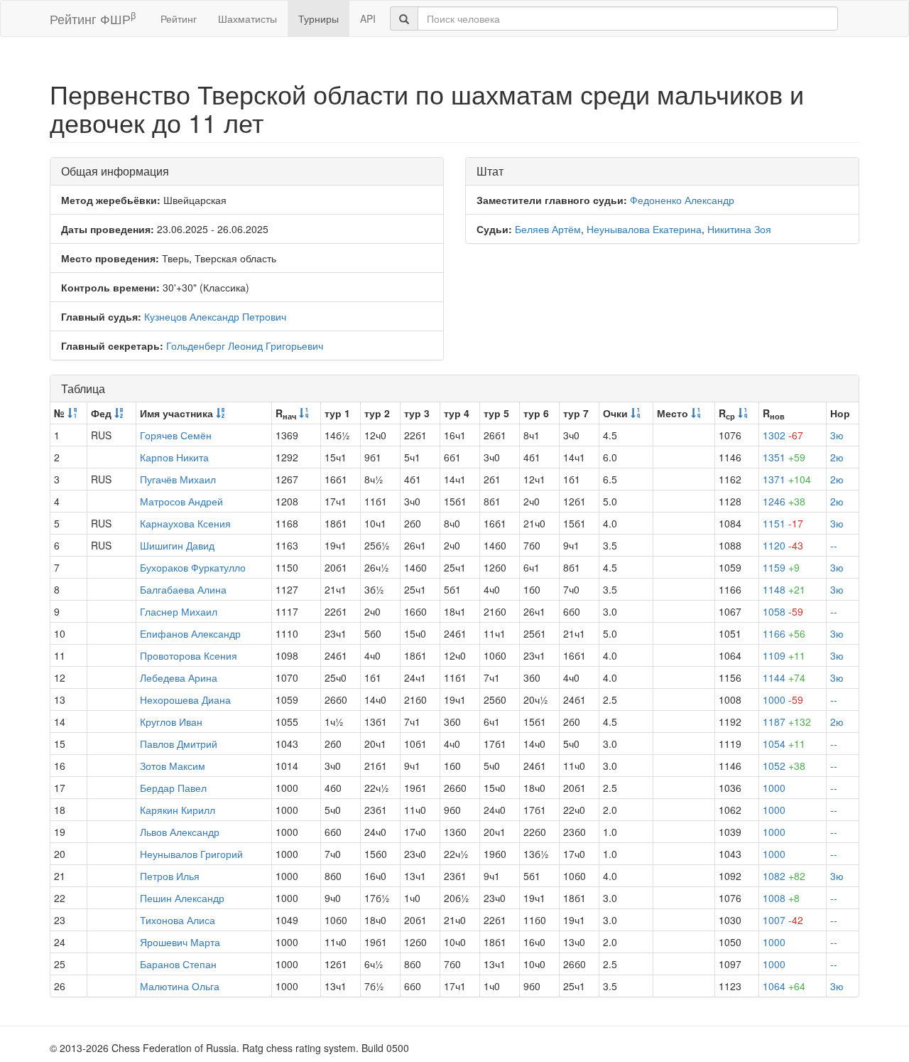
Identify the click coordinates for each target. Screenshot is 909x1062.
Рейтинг (178, 18)
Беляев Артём (548, 229)
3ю (837, 435)
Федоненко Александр (682, 200)
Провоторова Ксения (188, 655)
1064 (784, 986)
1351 (784, 457)
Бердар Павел (173, 788)
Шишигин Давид (177, 545)
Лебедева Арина (178, 677)
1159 (781, 567)
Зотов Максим (172, 765)
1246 (784, 501)
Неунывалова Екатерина (644, 229)
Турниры (318, 18)
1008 (781, 898)
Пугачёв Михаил (178, 479)
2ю (837, 457)
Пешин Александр (182, 898)
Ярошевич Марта (180, 942)
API (368, 18)
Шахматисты (247, 18)
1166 (784, 633)
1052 (784, 765)
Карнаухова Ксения (185, 523)
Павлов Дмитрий (178, 743)
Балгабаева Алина (183, 589)
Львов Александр (179, 832)
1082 (784, 876)
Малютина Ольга (179, 986)
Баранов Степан (178, 964)
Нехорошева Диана (185, 699)
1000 (783, 699)
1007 (783, 920)
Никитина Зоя (739, 229)
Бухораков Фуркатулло (193, 567)
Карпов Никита (174, 457)
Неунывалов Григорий (191, 854)
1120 (783, 545)
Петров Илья (170, 876)
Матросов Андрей (181, 501)
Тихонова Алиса (177, 920)
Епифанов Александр (190, 633)
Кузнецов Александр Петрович (215, 316)
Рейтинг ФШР (93, 18)
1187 (787, 721)
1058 (783, 611)
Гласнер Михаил (178, 611)
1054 (784, 743)
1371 (787, 479)
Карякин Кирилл (177, 810)
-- (833, 545)
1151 (783, 523)
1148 (784, 589)
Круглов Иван (171, 721)
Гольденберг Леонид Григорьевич (244, 345)
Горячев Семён (176, 435)
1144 (784, 677)
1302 (783, 435)
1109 (784, 655)
